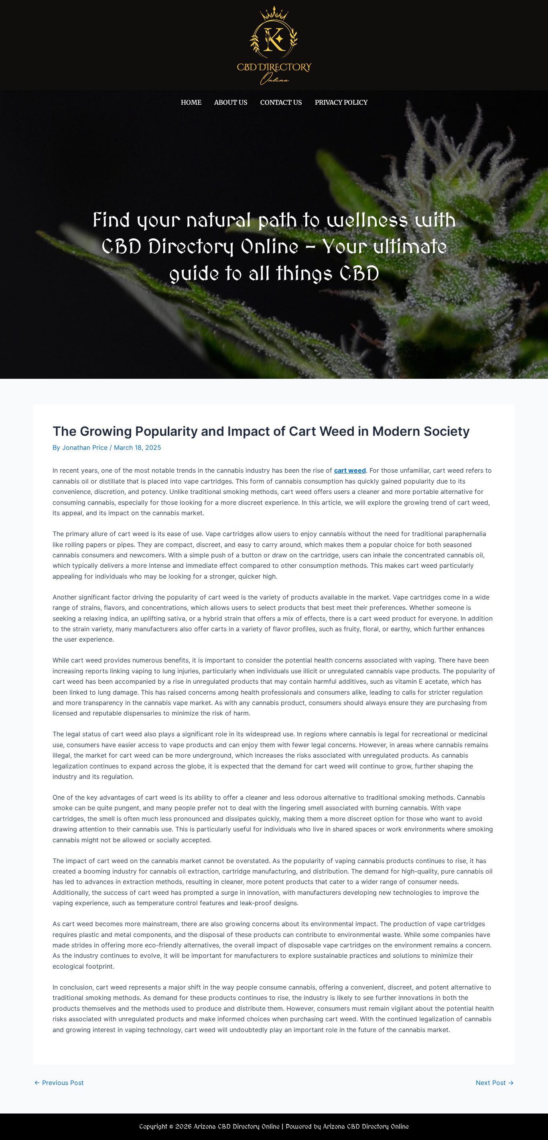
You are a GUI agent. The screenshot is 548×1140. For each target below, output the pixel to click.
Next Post (495, 1082)
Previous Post (59, 1082)
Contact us (281, 102)
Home (191, 102)
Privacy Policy (341, 102)
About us (231, 102)
